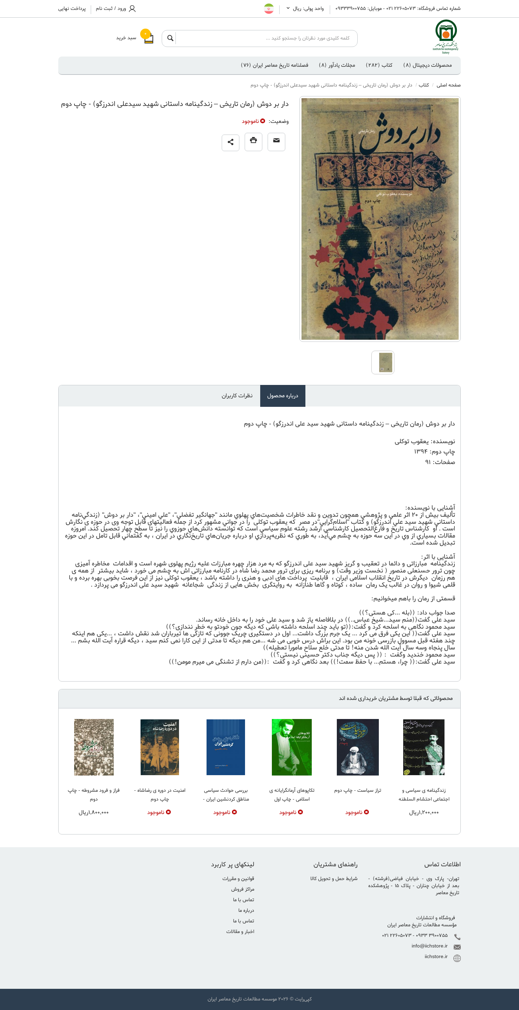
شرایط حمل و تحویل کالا (334, 879)
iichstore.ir (436, 957)
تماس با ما (243, 900)
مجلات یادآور (337, 65)
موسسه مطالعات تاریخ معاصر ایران (242, 999)
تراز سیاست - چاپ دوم (357, 790)
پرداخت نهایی (72, 8)
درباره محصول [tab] (282, 396)
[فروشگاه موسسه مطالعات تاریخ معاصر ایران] (414, 37)
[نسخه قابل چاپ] (253, 142)
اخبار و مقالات (240, 931)
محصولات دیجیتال (427, 65)
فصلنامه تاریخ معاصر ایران (274, 65)
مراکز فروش (242, 889)
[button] (230, 143)
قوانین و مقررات (238, 879)
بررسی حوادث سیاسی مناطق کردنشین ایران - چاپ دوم (226, 799)
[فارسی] (269, 8)
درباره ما (246, 910)
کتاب (379, 65)
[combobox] (264, 38)
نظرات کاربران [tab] (237, 396)
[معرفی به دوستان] (276, 142)
